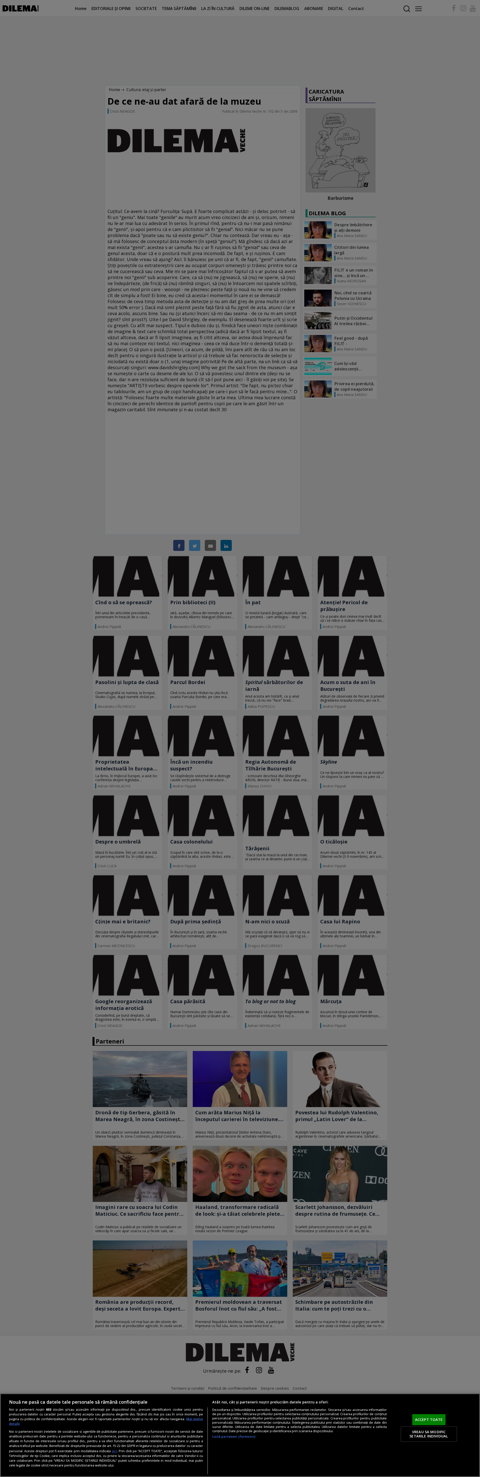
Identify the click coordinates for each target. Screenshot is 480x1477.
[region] (240, 1435)
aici (114, 1450)
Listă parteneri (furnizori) (233, 1436)
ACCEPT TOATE (429, 1419)
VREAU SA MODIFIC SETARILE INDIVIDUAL (429, 1434)
